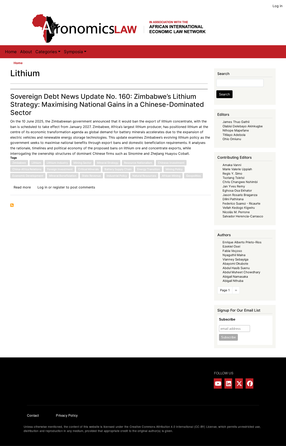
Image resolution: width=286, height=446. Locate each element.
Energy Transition (148, 169)
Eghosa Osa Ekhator (237, 190)
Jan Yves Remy (234, 186)
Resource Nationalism (138, 162)
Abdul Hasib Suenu (236, 268)
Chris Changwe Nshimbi (240, 182)
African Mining (171, 175)
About (26, 51)
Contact (33, 415)
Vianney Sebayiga (235, 259)
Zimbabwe (19, 162)
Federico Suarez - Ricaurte (241, 203)
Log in (277, 6)
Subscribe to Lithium (12, 205)
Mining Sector (82, 162)
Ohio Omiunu (232, 139)
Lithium (36, 162)
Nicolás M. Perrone (236, 212)
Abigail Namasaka (235, 276)
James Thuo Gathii (236, 122)
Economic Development (27, 175)
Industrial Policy (117, 175)
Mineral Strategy (107, 162)
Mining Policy (174, 169)
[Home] (123, 28)
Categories (46, 51)
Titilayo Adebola (234, 135)
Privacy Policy (67, 415)
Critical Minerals (88, 169)
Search (224, 94)
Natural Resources (144, 175)
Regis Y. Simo (232, 173)
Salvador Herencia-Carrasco (243, 216)
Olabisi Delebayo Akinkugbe (243, 126)
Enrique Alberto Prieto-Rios (242, 242)
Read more (22, 187)
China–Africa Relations (26, 169)
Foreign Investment (60, 169)
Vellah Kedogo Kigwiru (239, 208)
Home (11, 51)
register (59, 187)
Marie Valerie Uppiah (237, 169)
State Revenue (91, 175)
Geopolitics (193, 175)
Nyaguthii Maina (234, 255)
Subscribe (227, 319)
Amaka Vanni (232, 165)
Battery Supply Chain (118, 169)
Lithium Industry (57, 162)
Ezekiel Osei (231, 246)
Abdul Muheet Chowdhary (241, 272)
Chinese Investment (171, 162)
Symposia (73, 51)
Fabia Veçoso (232, 251)
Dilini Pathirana (233, 199)
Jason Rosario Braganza (240, 195)
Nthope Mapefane (236, 130)
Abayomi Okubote (235, 264)
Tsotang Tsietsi (233, 178)
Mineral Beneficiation (62, 175)
